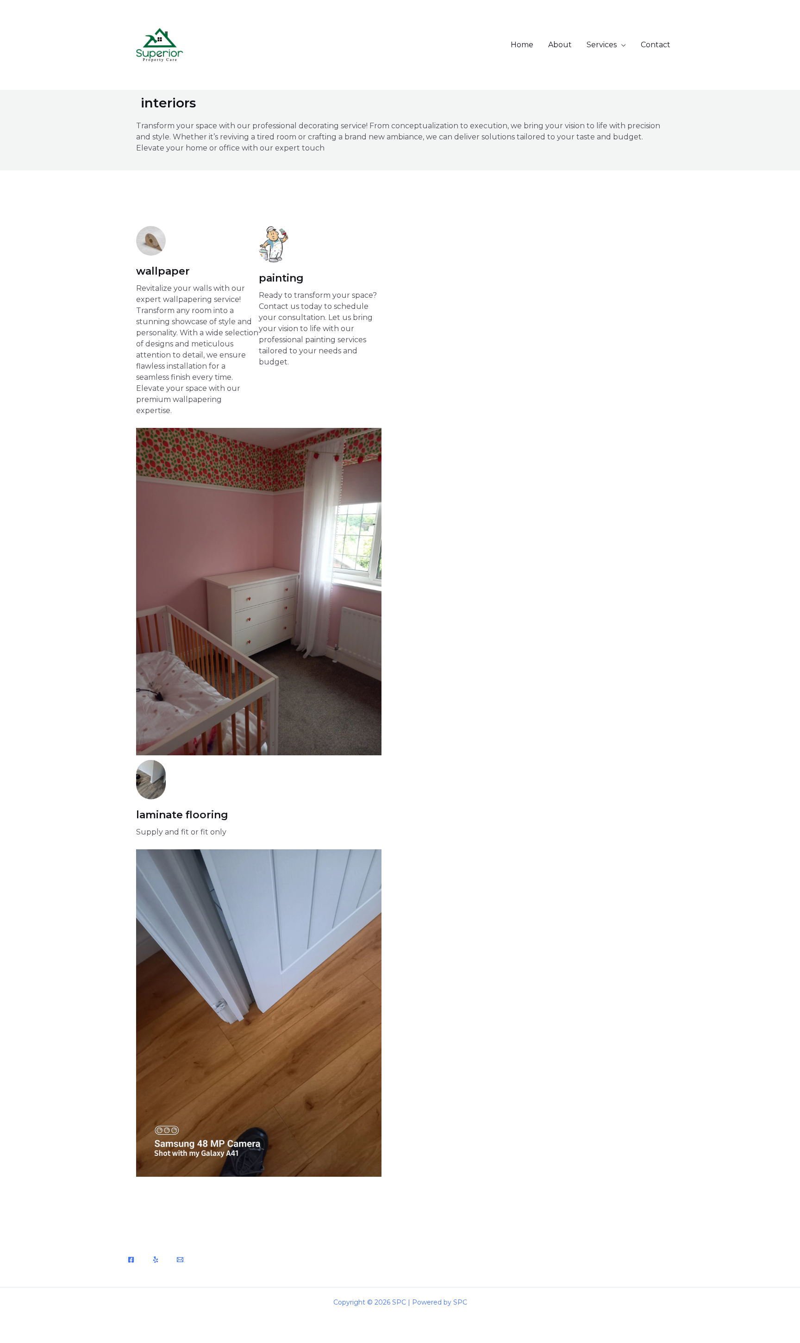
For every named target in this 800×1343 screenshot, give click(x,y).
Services (602, 44)
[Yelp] (155, 1259)
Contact (655, 44)
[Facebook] (131, 1259)
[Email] (180, 1259)
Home (522, 44)
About (560, 44)
